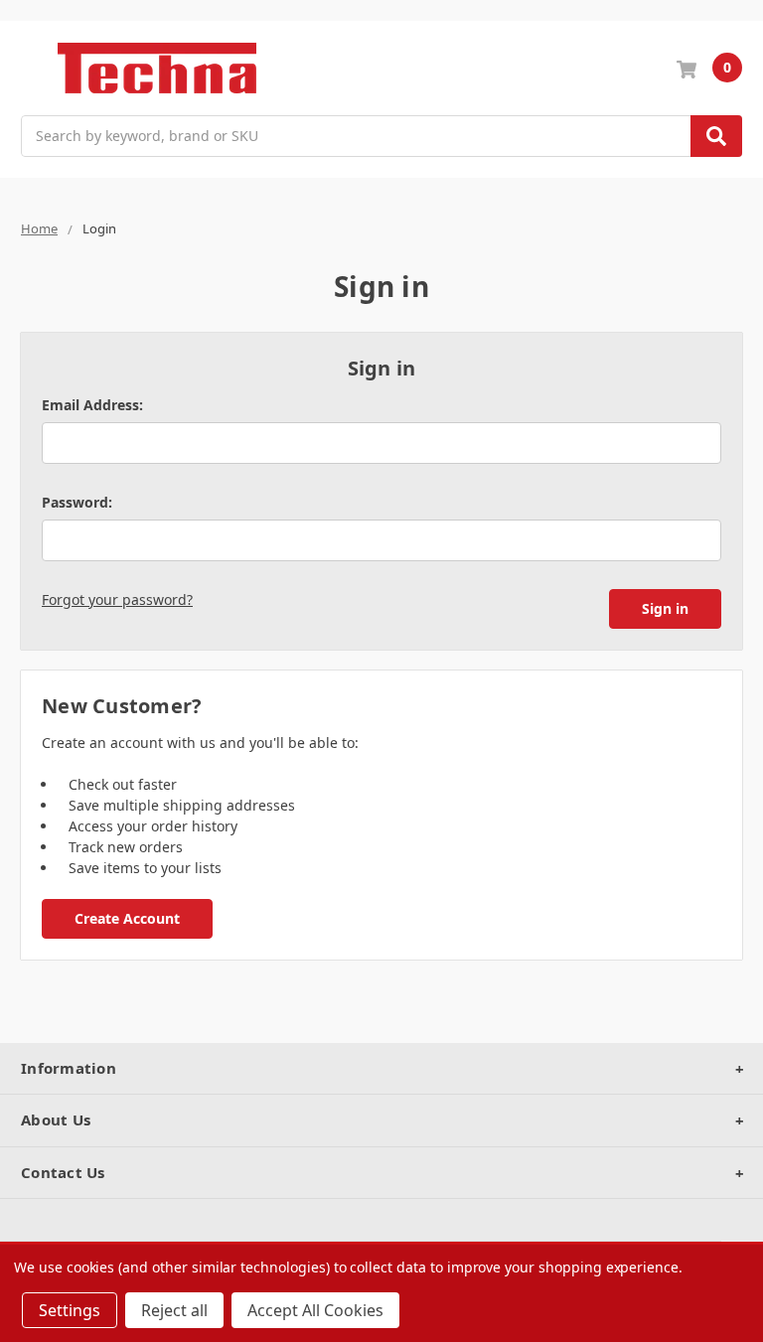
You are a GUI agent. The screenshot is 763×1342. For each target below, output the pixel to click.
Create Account (127, 918)
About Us (55, 1119)
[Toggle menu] (30, 68)
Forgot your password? (117, 599)
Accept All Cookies (315, 1310)
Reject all (174, 1310)
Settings (69, 1310)
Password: (77, 502)
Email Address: (92, 404)
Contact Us (63, 1172)
